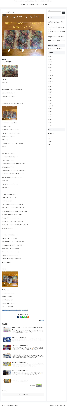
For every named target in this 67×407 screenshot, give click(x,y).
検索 (49, 10)
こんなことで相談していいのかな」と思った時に (56, 37)
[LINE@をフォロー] (23, 317)
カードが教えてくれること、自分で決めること (56, 32)
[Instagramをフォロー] (21, 317)
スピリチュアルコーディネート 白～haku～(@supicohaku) (15, 310)
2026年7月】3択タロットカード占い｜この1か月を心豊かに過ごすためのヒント (56, 23)
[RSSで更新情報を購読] (28, 317)
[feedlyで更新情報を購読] (25, 317)
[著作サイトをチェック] (18, 317)
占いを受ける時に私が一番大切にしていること (56, 28)
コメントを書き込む (23, 394)
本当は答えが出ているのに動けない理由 (56, 40)
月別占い (4, 59)
